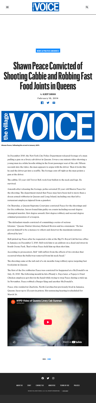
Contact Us (40, 385)
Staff (29, 385)
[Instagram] (53, 378)
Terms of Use (64, 385)
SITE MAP (65, 391)
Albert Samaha (49, 94)
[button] (7, 7)
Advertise (51, 385)
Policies (77, 385)
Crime (49, 359)
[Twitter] (48, 378)
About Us (19, 385)
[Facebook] (42, 378)
